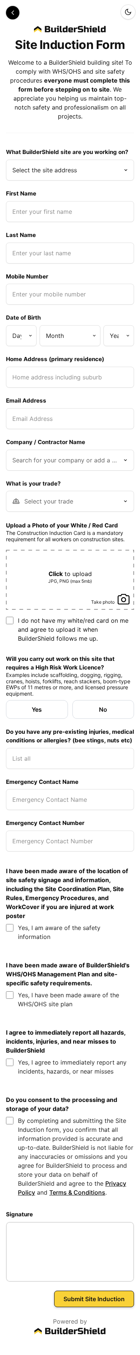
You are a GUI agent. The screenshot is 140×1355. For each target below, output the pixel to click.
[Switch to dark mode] (128, 11)
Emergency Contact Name (42, 781)
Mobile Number (27, 276)
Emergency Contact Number (45, 822)
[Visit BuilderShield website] (70, 1331)
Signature (19, 1214)
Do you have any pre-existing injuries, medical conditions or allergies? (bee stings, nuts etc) (70, 736)
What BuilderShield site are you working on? (67, 151)
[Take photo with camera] (110, 593)
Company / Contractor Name (45, 442)
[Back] (12, 12)
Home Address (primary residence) (55, 359)
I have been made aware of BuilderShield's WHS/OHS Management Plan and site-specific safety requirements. (68, 974)
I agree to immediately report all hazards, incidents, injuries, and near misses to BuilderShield (65, 1041)
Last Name (21, 234)
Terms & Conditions (77, 1192)
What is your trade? (33, 483)
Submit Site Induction (94, 1299)
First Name (21, 193)
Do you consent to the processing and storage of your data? (61, 1104)
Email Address (26, 400)
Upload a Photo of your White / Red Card (62, 525)
